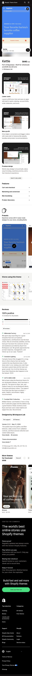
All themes (16, 419)
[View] (14, 291)
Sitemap (4, 669)
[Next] (28, 277)
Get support (6, 419)
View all (18, 458)
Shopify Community (8, 639)
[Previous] (24, 277)
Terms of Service (7, 657)
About (18, 633)
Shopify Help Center (8, 633)
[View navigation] (28, 2)
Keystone (10, 65)
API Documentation (7, 636)
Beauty (4, 613)
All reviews (6, 328)
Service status (21, 642)
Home (4, 622)
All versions (14, 435)
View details (5, 435)
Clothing (4, 610)
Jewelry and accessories (5, 617)
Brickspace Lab (8, 69)
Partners (19, 636)
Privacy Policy (6, 661)
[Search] (24, 2)
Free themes (20, 613)
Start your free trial (16, 589)
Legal (18, 639)
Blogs (3, 642)
